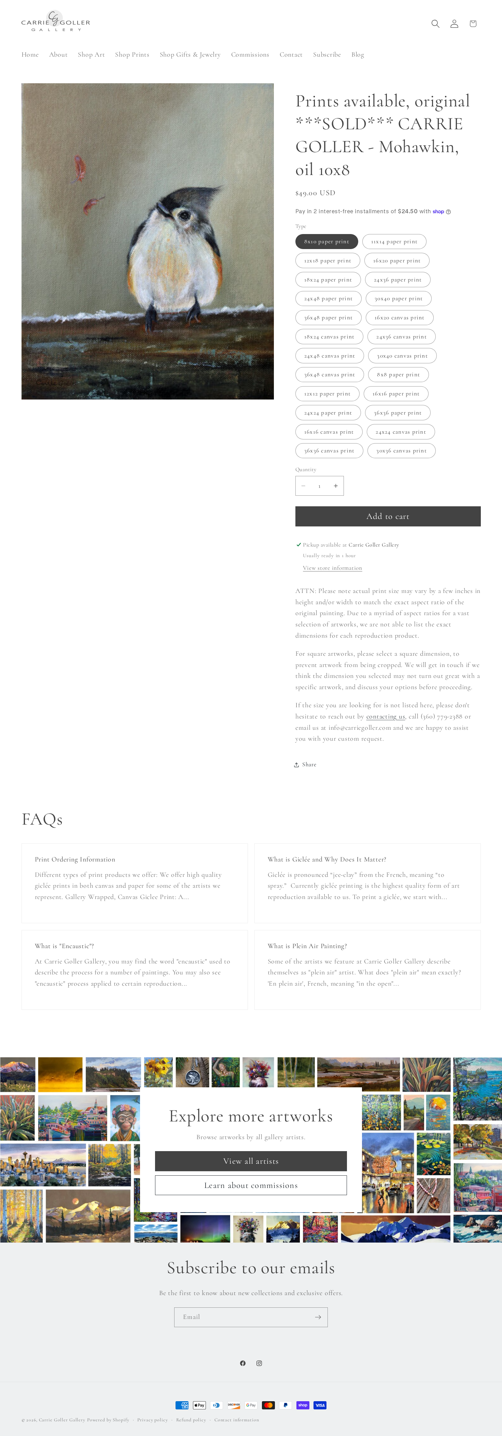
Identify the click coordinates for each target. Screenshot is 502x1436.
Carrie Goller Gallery (62, 1420)
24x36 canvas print (401, 336)
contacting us (385, 716)
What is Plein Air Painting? (307, 946)
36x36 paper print (398, 412)
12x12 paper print (327, 393)
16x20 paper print (397, 260)
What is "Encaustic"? (64, 946)
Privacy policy (152, 1420)
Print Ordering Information (74, 859)
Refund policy (191, 1420)
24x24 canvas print (401, 431)
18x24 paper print (328, 279)
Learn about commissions (251, 1185)
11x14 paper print (394, 241)
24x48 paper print (328, 298)
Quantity (306, 469)
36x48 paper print (328, 317)
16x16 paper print (396, 393)
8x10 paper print (326, 241)
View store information (332, 567)
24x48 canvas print (329, 355)
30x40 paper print (399, 298)
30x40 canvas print (402, 355)
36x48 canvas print (329, 374)
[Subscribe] (318, 1317)
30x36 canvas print (401, 450)
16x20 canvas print (400, 317)
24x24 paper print (328, 412)
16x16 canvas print (329, 431)
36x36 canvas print (329, 450)
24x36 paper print (398, 279)
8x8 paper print (398, 374)
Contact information (236, 1420)
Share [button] (309, 764)
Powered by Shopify (108, 1420)
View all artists (251, 1161)
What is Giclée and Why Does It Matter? (327, 859)
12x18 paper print (327, 260)
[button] (435, 23)
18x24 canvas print (329, 336)
